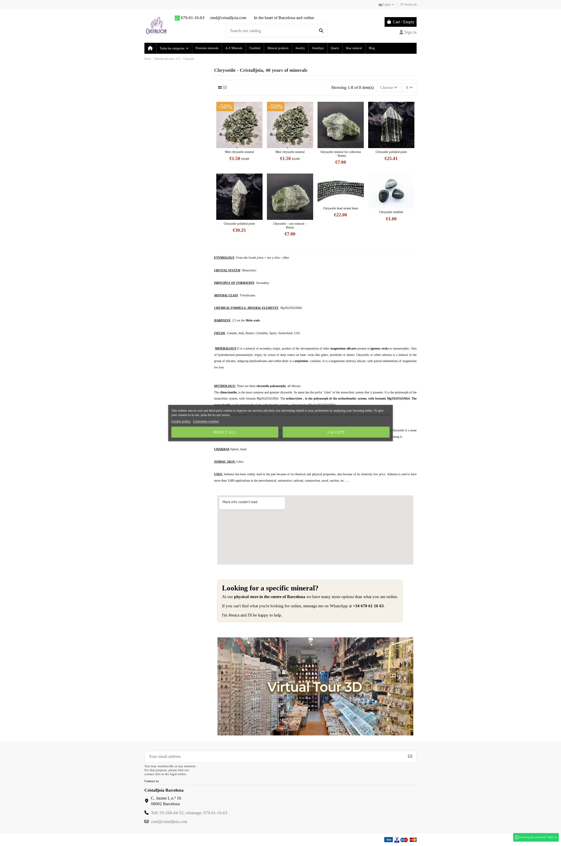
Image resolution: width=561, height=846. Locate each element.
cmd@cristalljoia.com (169, 821)
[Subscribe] (410, 756)
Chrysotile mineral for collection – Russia (340, 153)
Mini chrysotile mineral (239, 152)
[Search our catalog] (321, 30)
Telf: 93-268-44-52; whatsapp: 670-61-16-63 (189, 812)
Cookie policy (181, 421)
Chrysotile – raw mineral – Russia (290, 225)
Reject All (225, 432)
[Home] (150, 48)
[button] (174, 48)
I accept (336, 432)
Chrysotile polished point (391, 152)
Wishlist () (410, 4)
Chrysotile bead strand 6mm (340, 208)
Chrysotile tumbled (391, 212)
